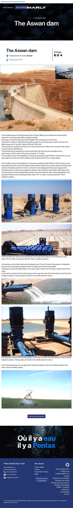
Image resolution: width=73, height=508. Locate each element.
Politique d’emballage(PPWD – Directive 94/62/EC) (61, 487)
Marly (36, 474)
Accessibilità (64, 492)
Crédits (66, 494)
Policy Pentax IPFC (62, 469)
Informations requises (36, 416)
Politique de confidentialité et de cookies (62, 473)
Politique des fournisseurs (60, 483)
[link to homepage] (36, 7)
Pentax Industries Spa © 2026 (14, 464)
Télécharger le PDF (16, 60)
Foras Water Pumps (41, 472)
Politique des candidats (61, 478)
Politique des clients (62, 480)
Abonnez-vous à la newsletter (41, 480)
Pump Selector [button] (8, 7)
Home (29, 18)
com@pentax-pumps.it (12, 477)
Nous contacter (21, 7)
